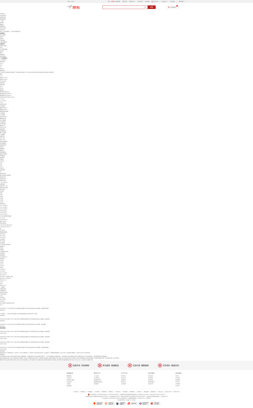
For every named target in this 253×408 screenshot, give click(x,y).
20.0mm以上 (3, 274)
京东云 (134, 400)
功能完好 (2, 253)
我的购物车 (173, 7)
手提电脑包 (3, 143)
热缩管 (33, 360)
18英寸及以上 (3, 210)
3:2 (1, 67)
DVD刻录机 (3, 294)
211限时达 (97, 378)
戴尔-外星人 (3, 221)
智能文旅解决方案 (4, 358)
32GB (1, 198)
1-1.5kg (2, 99)
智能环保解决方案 (53, 358)
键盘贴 (2, 24)
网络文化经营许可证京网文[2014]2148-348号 (133, 396)
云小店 (29, 360)
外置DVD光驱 (3, 292)
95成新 (2, 250)
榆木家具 (36, 358)
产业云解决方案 (108, 358)
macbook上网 (80, 352)
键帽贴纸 (2, 26)
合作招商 (97, 391)
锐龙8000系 (3, 104)
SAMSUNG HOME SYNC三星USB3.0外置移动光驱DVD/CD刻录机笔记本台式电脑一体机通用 (25, 319)
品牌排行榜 (3, 17)
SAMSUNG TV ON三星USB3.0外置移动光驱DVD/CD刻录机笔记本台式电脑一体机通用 (23, 324)
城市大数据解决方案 (82, 358)
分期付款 (123, 380)
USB (1, 296)
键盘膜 (2, 150)
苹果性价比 (10, 352)
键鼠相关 (2, 148)
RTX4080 (2, 230)
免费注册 (117, 1)
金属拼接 (2, 184)
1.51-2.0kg (3, 100)
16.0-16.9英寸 (4, 214)
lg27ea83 (63, 352)
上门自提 (96, 376)
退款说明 (150, 380)
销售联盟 (132, 391)
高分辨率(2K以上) (4, 92)
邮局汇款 (123, 382)
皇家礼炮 (60, 358)
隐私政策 (153, 391)
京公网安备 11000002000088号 (98, 394)
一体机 (2, 20)
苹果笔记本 (3, 180)
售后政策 (150, 376)
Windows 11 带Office (5, 278)
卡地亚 (25, 358)
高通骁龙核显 (3, 232)
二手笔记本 (3, 60)
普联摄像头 (3, 19)
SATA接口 (2, 297)
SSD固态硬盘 (3, 49)
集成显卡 (2, 246)
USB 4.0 (2, 265)
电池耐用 (2, 255)
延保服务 (177, 380)
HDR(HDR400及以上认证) (7, 97)
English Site (168, 391)
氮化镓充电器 (3, 154)
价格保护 (150, 378)
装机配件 (2, 54)
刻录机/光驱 (3, 45)
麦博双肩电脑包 (55, 352)
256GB (2, 168)
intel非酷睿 (3, 120)
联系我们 (83, 391)
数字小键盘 (3, 132)
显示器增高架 (3, 141)
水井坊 (11, 358)
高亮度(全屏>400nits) (5, 93)
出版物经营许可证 (114, 396)
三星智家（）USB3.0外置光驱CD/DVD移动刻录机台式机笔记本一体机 (18, 313)
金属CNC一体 (3, 186)
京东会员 (140, 1)
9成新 (1, 248)
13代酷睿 (2, 113)
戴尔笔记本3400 (39, 352)
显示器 (2, 51)
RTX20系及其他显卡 (5, 244)
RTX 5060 (2, 237)
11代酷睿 (2, 115)
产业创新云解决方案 (98, 358)
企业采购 (147, 1)
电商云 (55, 360)
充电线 (2, 159)
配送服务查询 (97, 380)
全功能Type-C (3, 257)
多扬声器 (2, 136)
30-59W (2, 301)
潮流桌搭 (2, 84)
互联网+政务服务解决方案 (64, 360)
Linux (1, 281)
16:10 (1, 63)
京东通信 (177, 384)
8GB (1, 193)
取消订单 (150, 384)
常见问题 (69, 382)
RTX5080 (2, 234)
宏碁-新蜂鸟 (3, 223)
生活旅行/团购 (70, 380)
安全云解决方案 (39, 360)
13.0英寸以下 (3, 212)
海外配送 (96, 384)
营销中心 (111, 391)
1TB (1, 163)
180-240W (3, 299)
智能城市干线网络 (18, 358)
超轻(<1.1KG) (3, 77)
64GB (1, 196)
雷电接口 (2, 258)
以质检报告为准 (4, 251)
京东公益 (160, 391)
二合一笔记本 (3, 182)
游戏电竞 (2, 83)
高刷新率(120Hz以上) (5, 95)
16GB (1, 200)
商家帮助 (104, 391)
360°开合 (2, 139)
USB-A (2, 264)
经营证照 (148, 398)
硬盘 (1, 52)
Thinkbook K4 (3, 219)
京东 (80, 8)
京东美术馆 (3, 28)
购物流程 (69, 376)
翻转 (1, 74)
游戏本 (2, 38)
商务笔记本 (3, 177)
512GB (2, 161)
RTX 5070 (2, 235)
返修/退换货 (151, 382)
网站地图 (90, 358)
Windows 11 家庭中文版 (6, 276)
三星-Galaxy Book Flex (6, 225)
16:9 (1, 65)
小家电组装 (30, 358)
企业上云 (80, 360)
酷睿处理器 (3, 118)
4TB (1, 166)
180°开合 (2, 138)
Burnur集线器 (23, 352)
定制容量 (2, 170)
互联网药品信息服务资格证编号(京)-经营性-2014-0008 (134, 394)
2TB (1, 164)
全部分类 (2, 13)
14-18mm (2, 271)
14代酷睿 (2, 106)
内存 (1, 47)
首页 (1, 31)
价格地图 (25, 360)
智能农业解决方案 (48, 360)
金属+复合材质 (4, 187)
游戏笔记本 (3, 173)
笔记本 (2, 36)
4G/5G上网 (3, 81)
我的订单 (124, 1)
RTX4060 (2, 241)
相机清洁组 (3, 352)
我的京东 (131, 1)
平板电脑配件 (3, 42)
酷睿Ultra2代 (3, 107)
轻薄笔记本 (3, 178)
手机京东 (155, 1)
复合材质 (2, 189)
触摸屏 (2, 90)
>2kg (1, 102)
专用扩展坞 (3, 123)
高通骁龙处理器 (4, 111)
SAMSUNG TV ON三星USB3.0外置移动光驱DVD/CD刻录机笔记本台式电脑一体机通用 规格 (24, 308)
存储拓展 (2, 155)
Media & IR (176, 391)
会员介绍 (69, 378)
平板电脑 (2, 40)
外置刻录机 (3, 290)
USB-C (2, 262)
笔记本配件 (7, 31)
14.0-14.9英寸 (4, 205)
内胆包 (2, 147)
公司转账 (123, 384)
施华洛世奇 (13, 360)
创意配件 (2, 157)
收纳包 (2, 22)
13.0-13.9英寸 (4, 207)
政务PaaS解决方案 (88, 360)
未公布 (2, 68)
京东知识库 (3, 15)
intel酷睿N (3, 122)
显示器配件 (3, 56)
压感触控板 (3, 131)
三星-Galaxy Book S (5, 226)
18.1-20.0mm (3, 273)
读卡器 (2, 260)
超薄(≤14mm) (3, 79)
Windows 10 (3, 280)
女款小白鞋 (74, 360)
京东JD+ (177, 386)
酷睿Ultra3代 (3, 109)
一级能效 (2, 287)
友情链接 (125, 391)
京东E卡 (177, 382)
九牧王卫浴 (19, 360)
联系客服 (69, 386)
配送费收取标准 (98, 382)
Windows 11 (3, 285)
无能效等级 (3, 289)
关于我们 (76, 391)
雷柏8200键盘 (71, 352)
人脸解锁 (2, 134)
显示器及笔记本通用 (5, 175)
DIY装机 (177, 378)
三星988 (31, 352)
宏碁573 (47, 352)
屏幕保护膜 (3, 145)
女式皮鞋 (7, 360)
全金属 (2, 191)
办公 (1, 86)
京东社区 (139, 391)
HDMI (1, 267)
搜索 (151, 7)
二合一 (2, 76)
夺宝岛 (177, 376)
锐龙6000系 (3, 116)
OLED (1, 88)
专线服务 (46, 358)
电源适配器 (3, 152)
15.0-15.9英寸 (4, 209)
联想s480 (87, 352)
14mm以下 (3, 269)
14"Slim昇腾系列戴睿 (5, 216)
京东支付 (128, 400)
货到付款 (123, 376)
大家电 (68, 384)
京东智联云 (74, 358)
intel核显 (2, 242)
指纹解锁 (2, 129)
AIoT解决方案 (67, 358)
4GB (1, 194)
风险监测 (146, 391)
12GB (1, 202)
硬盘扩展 (2, 125)
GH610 (17, 352)
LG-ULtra (2, 218)
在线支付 (123, 378)
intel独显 (2, 239)
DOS (1, 283)
